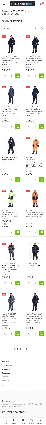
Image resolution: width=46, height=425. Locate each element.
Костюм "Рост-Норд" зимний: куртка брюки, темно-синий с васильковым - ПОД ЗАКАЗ (10, 60)
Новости (5, 377)
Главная (5, 11)
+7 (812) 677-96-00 (14, 412)
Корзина (5, 380)
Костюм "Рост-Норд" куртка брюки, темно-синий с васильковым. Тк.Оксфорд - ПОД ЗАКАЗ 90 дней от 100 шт (34, 319)
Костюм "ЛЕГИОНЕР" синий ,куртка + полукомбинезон (10, 159)
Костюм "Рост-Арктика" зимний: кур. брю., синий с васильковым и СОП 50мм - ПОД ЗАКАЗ (35, 111)
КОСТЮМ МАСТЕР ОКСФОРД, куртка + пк (34, 264)
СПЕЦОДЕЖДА (17, 11)
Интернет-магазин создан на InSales (16, 386)
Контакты (6, 369)
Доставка (6, 373)
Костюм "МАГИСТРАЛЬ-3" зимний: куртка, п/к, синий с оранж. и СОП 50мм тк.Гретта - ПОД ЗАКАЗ (34, 162)
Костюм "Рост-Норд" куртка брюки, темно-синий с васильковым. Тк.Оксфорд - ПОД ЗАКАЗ (34, 60)
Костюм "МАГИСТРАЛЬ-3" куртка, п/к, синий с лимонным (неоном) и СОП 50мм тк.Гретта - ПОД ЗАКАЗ (10, 215)
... (28, 11)
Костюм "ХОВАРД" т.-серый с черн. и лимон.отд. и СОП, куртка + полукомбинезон (10, 318)
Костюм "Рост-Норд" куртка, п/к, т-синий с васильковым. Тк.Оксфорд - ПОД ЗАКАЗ (10, 111)
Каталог (5, 362)
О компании (7, 365)
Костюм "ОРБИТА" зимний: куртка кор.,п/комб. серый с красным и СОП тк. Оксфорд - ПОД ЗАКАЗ (11, 267)
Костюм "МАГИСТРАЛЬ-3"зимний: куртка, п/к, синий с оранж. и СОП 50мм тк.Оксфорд (35, 214)
